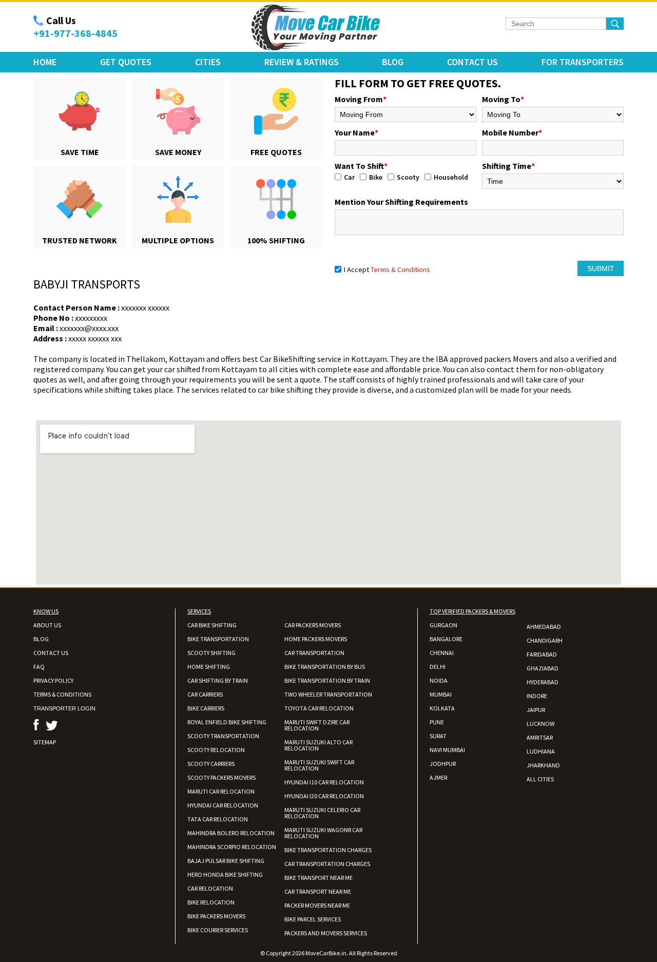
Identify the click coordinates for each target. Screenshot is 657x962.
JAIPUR (536, 710)
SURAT (438, 736)
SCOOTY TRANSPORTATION (223, 736)
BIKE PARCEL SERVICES (312, 919)
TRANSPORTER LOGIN (64, 708)
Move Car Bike (316, 27)
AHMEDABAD (544, 626)
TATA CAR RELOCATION (217, 819)
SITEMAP (44, 742)
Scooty (408, 177)
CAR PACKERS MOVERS (312, 625)
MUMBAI (441, 694)
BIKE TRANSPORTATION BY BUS (324, 666)
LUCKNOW (540, 723)
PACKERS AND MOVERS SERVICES (325, 933)
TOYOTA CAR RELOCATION (319, 708)
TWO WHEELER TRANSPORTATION (328, 694)
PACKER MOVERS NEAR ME (317, 905)
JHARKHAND (543, 765)
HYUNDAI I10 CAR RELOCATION (324, 782)
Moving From (361, 99)
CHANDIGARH (545, 640)
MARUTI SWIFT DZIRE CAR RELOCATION (317, 725)
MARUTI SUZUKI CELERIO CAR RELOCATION (322, 813)
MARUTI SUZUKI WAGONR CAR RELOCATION (323, 833)
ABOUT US (47, 625)
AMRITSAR (540, 737)
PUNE (437, 722)
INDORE (537, 696)
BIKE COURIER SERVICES (217, 930)
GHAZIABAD (542, 668)
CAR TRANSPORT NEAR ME (317, 891)
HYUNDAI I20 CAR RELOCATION (324, 796)
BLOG (41, 639)
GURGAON (443, 625)
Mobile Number (512, 132)
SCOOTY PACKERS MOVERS (221, 777)
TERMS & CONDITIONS (62, 694)
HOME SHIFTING (208, 666)
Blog (392, 62)
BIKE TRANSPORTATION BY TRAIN (327, 680)
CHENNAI (442, 653)
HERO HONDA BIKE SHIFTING (225, 874)
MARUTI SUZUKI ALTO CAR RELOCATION (318, 745)
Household (451, 177)
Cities (208, 62)
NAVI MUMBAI (447, 750)
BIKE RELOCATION (211, 902)
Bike (375, 177)
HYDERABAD (542, 682)
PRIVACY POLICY (53, 680)
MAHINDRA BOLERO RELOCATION (231, 833)
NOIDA (439, 680)
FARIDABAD (542, 654)
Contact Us (472, 62)
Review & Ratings (301, 62)
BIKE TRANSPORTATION (218, 639)
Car (349, 177)
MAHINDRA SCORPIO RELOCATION (231, 847)
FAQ (39, 666)
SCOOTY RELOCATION (216, 750)
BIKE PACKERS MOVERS (216, 916)
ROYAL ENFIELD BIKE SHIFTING (226, 722)
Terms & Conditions (400, 269)
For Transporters (583, 62)
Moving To (503, 99)
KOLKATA (442, 708)
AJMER (438, 777)
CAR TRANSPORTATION (314, 653)
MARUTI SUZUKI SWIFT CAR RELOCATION (319, 765)
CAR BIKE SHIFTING (212, 625)
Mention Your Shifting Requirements (401, 202)
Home (44, 62)
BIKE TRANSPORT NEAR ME (318, 877)
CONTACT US (50, 653)
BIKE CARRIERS (205, 708)
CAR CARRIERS (205, 694)
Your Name (356, 132)
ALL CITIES (540, 779)
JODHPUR (443, 763)
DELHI (438, 666)
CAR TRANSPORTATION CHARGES (327, 864)
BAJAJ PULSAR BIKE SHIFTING (225, 860)
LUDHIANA (541, 751)
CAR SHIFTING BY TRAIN (217, 680)
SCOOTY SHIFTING (211, 653)
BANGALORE (446, 639)
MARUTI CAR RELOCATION (221, 791)
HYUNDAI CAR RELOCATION (222, 805)
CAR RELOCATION (210, 888)
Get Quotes (125, 62)
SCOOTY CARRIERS (211, 763)
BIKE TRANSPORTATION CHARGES (328, 850)
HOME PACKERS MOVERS (315, 639)
